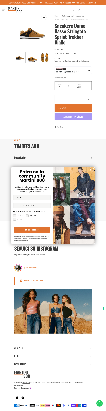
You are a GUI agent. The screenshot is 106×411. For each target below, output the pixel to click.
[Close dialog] (92, 169)
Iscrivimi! (32, 229)
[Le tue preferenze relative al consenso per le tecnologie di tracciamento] (103, 308)
